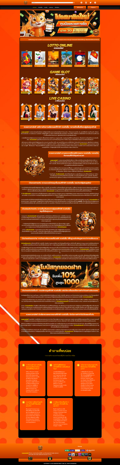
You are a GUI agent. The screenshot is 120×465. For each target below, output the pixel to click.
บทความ (51, 7)
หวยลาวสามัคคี (25, 132)
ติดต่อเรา (57, 7)
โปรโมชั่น (40, 7)
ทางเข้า (45, 7)
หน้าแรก (34, 7)
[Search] (74, 2)
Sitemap (80, 446)
